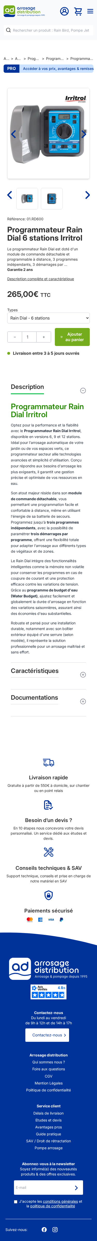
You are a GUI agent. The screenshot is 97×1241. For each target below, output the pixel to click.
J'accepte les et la (50, 1203)
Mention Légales (49, 1083)
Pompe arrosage (49, 1148)
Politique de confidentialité (48, 1090)
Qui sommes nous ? (48, 1062)
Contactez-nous (47, 1035)
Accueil (6, 58)
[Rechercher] (8, 30)
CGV (49, 1076)
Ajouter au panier (74, 337)
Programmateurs (34, 58)
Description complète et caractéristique (40, 279)
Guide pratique (48, 1134)
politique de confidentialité (52, 1206)
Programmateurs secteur (55, 58)
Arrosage (18, 58)
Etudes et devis (48, 1120)
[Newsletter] (76, 1188)
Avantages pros (48, 1127)
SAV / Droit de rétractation (48, 1141)
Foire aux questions (48, 1069)
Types (12, 310)
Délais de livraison (48, 1113)
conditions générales (60, 1201)
